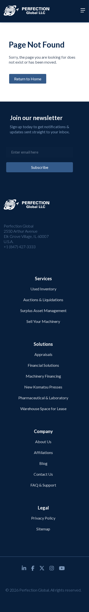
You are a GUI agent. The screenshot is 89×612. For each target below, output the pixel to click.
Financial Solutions (43, 365)
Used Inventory (43, 288)
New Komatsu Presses (43, 387)
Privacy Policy (43, 518)
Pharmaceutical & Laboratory (43, 397)
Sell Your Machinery (43, 321)
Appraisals (43, 354)
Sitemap (43, 528)
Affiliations (43, 452)
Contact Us (43, 474)
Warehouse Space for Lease (43, 408)
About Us (43, 441)
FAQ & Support (43, 485)
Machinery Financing (43, 376)
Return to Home (27, 78)
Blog (43, 463)
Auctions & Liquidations (43, 299)
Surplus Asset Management (43, 310)
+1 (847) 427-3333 (20, 246)
